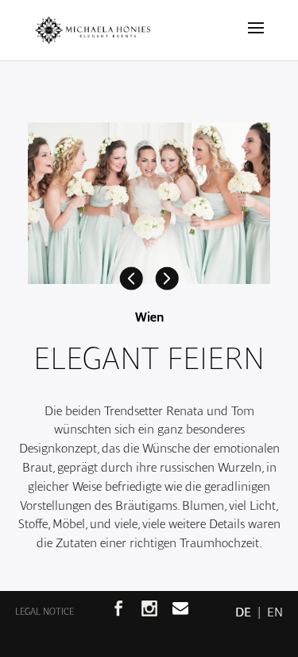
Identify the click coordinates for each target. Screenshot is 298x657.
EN (267, 612)
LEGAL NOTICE (44, 611)
